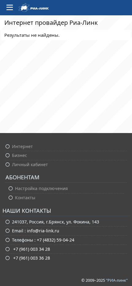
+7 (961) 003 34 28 (31, 249)
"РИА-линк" (117, 280)
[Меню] (9, 7)
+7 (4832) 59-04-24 (55, 240)
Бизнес (19, 155)
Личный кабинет (30, 164)
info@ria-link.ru (43, 231)
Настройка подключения (41, 188)
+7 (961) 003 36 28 (31, 258)
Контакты (25, 197)
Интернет (22, 146)
